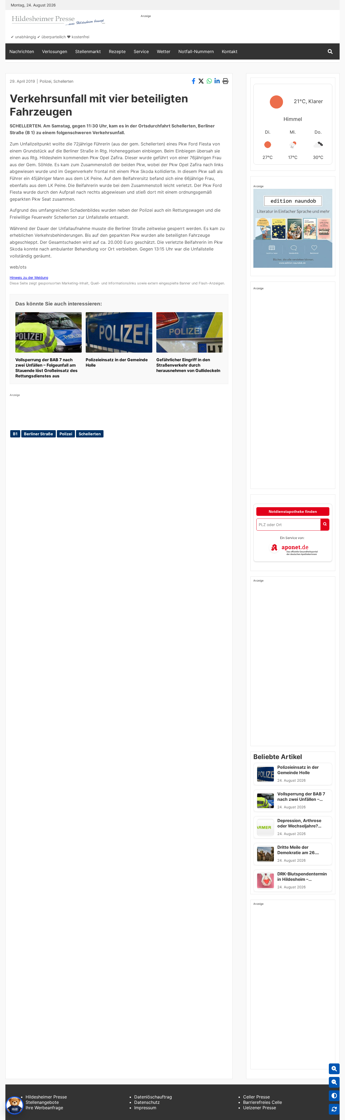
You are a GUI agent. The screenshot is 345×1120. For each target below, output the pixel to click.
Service (141, 51)
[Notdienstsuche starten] (324, 524)
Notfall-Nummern (196, 51)
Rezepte (117, 51)
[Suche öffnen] (330, 51)
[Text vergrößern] (334, 1068)
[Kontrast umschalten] (334, 1095)
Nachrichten (21, 51)
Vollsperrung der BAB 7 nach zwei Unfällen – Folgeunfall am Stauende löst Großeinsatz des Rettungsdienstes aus (46, 367)
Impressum (145, 1107)
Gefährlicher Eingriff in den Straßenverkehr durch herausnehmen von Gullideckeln (188, 365)
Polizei (45, 81)
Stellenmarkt (88, 51)
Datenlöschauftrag (153, 1097)
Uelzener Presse (259, 1107)
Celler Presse (256, 1097)
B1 (15, 434)
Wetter (163, 51)
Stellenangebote (42, 1102)
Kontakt (229, 51)
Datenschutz (147, 1102)
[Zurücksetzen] (334, 1109)
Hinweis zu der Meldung (29, 278)
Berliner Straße (38, 434)
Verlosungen (54, 51)
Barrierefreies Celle (262, 1102)
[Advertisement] (239, 30)
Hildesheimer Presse (46, 1097)
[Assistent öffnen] (14, 1105)
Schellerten (63, 81)
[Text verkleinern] (334, 1082)
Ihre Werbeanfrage (44, 1107)
